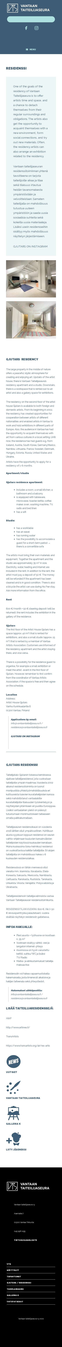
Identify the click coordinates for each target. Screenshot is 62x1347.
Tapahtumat (14, 1276)
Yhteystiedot (15, 1302)
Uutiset (11, 1072)
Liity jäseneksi (16, 1149)
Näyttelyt (13, 1270)
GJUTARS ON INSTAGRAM (30, 246)
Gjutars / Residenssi (19, 1283)
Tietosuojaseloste (25, 1240)
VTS (9, 1264)
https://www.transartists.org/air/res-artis (28, 1045)
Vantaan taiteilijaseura (23, 1098)
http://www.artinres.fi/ (18, 1027)
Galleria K (13, 1123)
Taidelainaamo (15, 1289)
